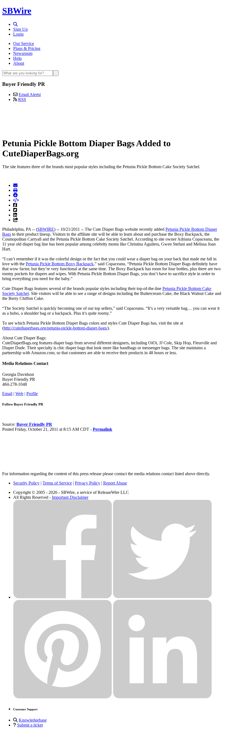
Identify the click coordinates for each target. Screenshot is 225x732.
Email (7, 393)
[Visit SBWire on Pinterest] (62, 697)
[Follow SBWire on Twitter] (162, 597)
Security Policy (26, 483)
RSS (22, 99)
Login (18, 34)
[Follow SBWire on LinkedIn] (162, 697)
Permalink (102, 429)
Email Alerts (29, 94)
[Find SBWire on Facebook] (62, 597)
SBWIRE (45, 229)
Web (19, 393)
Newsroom (22, 53)
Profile (32, 393)
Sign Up (20, 29)
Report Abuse (115, 483)
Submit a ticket (30, 725)
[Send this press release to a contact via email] (15, 185)
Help (17, 58)
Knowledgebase (33, 720)
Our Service (23, 43)
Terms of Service (57, 483)
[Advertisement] (112, 118)
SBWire (16, 11)
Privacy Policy (87, 483)
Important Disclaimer (70, 497)
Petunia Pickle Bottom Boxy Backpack (60, 263)
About (18, 63)
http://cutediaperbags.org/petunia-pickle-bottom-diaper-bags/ (56, 328)
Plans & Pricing (26, 48)
